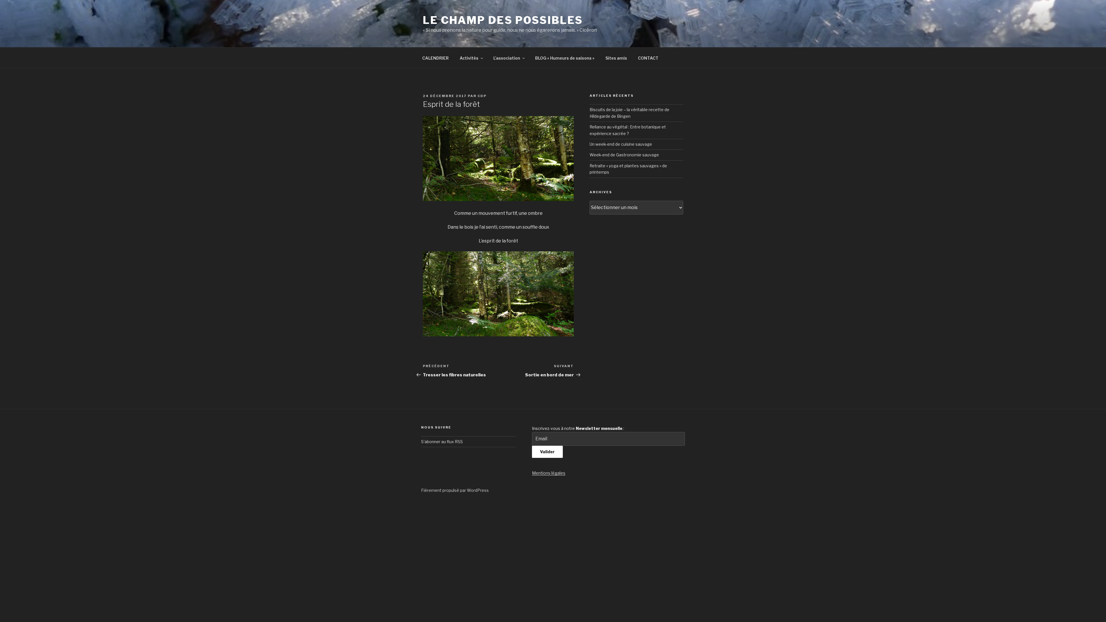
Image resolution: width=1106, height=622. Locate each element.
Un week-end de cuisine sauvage (621, 144)
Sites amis (616, 58)
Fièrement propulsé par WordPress (455, 490)
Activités (469, 58)
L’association (506, 58)
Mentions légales (548, 473)
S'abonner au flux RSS (442, 441)
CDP (482, 96)
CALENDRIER (435, 58)
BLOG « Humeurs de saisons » (564, 58)
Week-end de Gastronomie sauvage (624, 154)
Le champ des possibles (503, 20)
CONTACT (648, 58)
